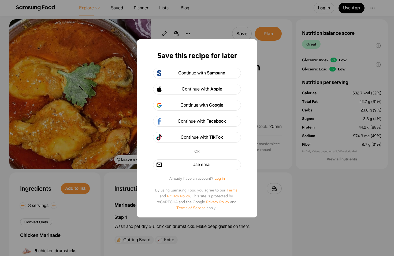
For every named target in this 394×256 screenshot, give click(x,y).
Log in (219, 178)
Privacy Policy (178, 196)
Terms (231, 190)
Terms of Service (191, 207)
